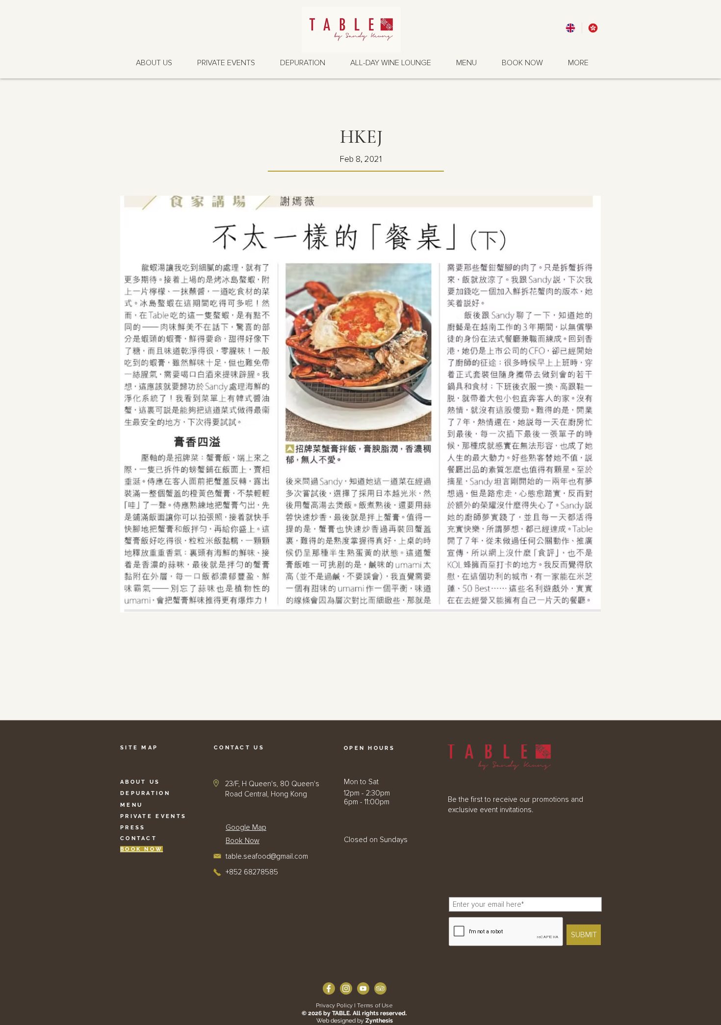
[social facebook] (329, 988)
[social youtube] (363, 988)
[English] (571, 28)
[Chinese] (593, 28)
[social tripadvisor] (380, 988)
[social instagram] (346, 988)
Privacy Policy (334, 1005)
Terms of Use (375, 1005)
